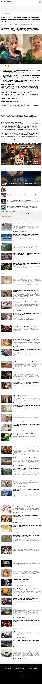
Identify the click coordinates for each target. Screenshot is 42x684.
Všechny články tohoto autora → (6, 216)
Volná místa (18, 666)
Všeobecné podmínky (27, 666)
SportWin (5, 13)
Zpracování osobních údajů (32, 668)
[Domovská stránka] (1, 13)
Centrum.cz (9, 675)
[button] (7, 66)
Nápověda (21, 671)
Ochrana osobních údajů (19, 668)
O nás (13, 666)
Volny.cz (20, 675)
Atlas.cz (15, 675)
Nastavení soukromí (8, 668)
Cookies (35, 666)
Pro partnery (7, 666)
